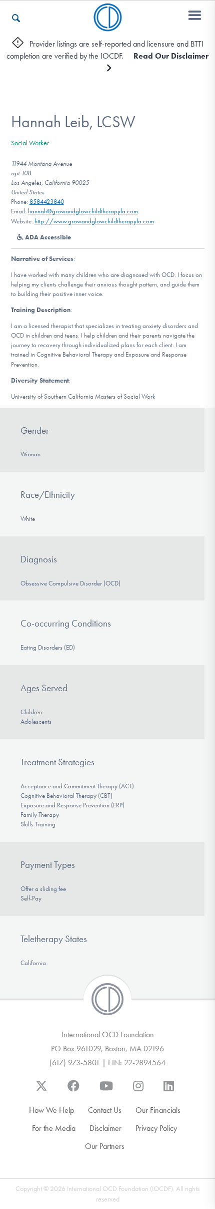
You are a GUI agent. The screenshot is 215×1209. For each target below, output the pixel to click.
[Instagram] (138, 1090)
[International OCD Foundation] (107, 25)
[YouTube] (106, 1090)
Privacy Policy (156, 1128)
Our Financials (158, 1110)
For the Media (54, 1128)
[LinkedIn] (168, 1090)
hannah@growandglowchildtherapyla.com (83, 211)
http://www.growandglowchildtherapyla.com (94, 221)
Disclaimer (106, 1128)
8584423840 (47, 201)
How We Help (51, 1110)
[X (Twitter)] (41, 1090)
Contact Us (105, 1110)
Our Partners (104, 1146)
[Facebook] (73, 1090)
